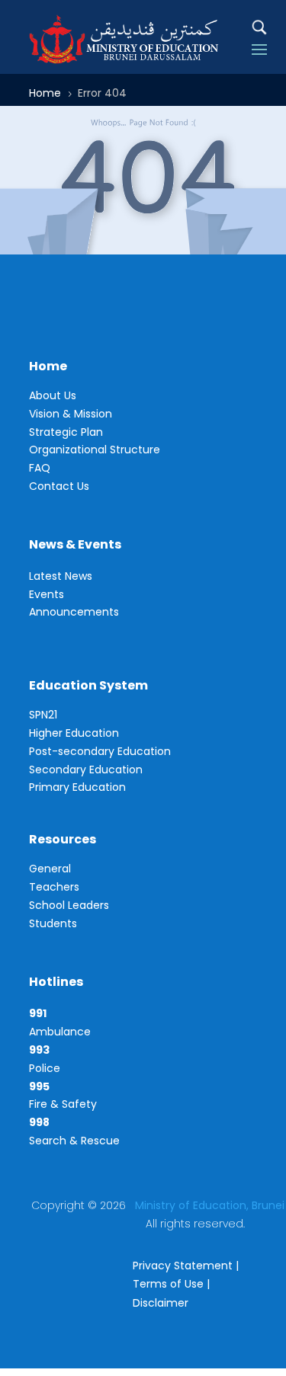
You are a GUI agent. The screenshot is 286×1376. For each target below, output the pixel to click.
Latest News (60, 576)
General (50, 868)
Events (46, 594)
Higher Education (74, 733)
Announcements (74, 611)
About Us (52, 395)
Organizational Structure (94, 449)
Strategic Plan (66, 432)
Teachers (54, 886)
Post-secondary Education (100, 751)
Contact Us (59, 486)
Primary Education (77, 787)
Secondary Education (86, 769)
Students (53, 923)
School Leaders (69, 905)
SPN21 (43, 714)
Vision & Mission (70, 413)
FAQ (39, 467)
